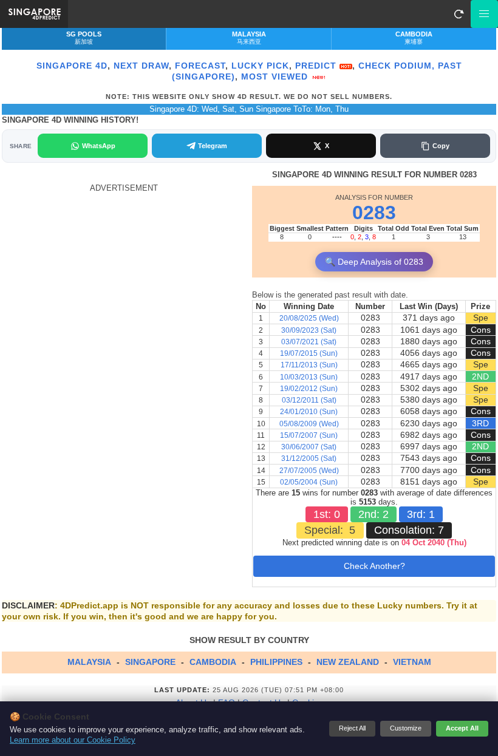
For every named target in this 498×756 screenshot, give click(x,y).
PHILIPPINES (276, 662)
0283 (374, 212)
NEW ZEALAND (347, 662)
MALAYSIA (89, 662)
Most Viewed (276, 76)
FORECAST (200, 65)
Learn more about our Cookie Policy (72, 740)
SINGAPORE (150, 662)
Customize (405, 728)
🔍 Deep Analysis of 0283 (374, 262)
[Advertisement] (124, 278)
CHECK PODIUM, (396, 65)
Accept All (462, 728)
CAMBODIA (212, 662)
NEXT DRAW (141, 65)
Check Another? (374, 566)
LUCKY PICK (260, 65)
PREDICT (317, 65)
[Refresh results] (458, 14)
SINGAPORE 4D (71, 65)
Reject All (352, 728)
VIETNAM (412, 662)
